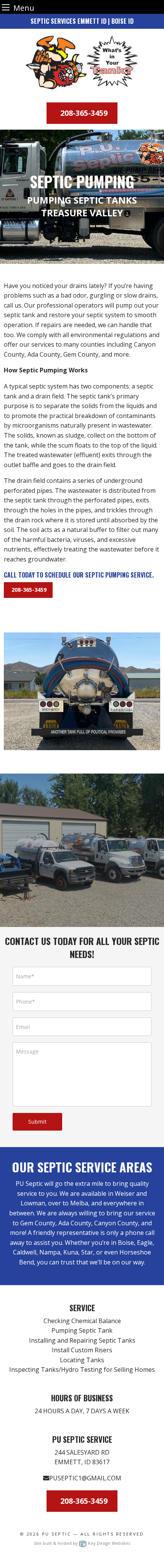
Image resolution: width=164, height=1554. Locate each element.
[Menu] (6, 7)
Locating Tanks (82, 1360)
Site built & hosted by (82, 1543)
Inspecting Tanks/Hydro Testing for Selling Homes (82, 1369)
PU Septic (56, 1534)
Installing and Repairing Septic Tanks (82, 1340)
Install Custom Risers (82, 1350)
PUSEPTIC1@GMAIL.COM (85, 1478)
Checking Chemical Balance (82, 1321)
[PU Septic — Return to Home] (82, 63)
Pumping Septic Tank (82, 1330)
